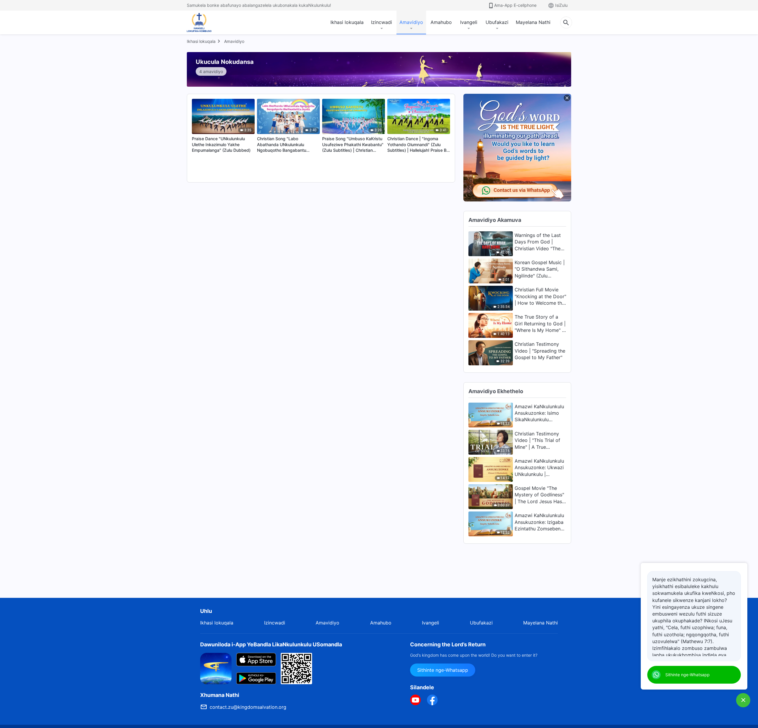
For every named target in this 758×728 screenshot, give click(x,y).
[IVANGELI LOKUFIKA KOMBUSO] (204, 22)
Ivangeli (468, 22)
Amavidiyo (411, 22)
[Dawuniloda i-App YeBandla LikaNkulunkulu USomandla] (216, 668)
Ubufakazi (497, 22)
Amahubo (441, 22)
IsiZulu (561, 5)
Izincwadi (381, 22)
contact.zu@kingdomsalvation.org (248, 707)
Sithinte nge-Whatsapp (442, 670)
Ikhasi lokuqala (347, 22)
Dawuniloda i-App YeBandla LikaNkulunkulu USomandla (271, 644)
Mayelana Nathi (533, 22)
